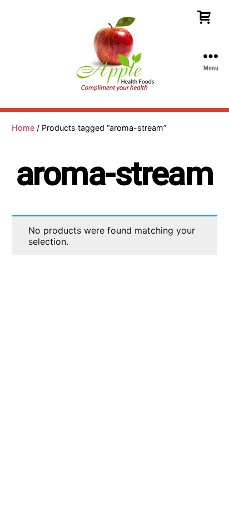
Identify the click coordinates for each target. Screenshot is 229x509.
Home (23, 127)
